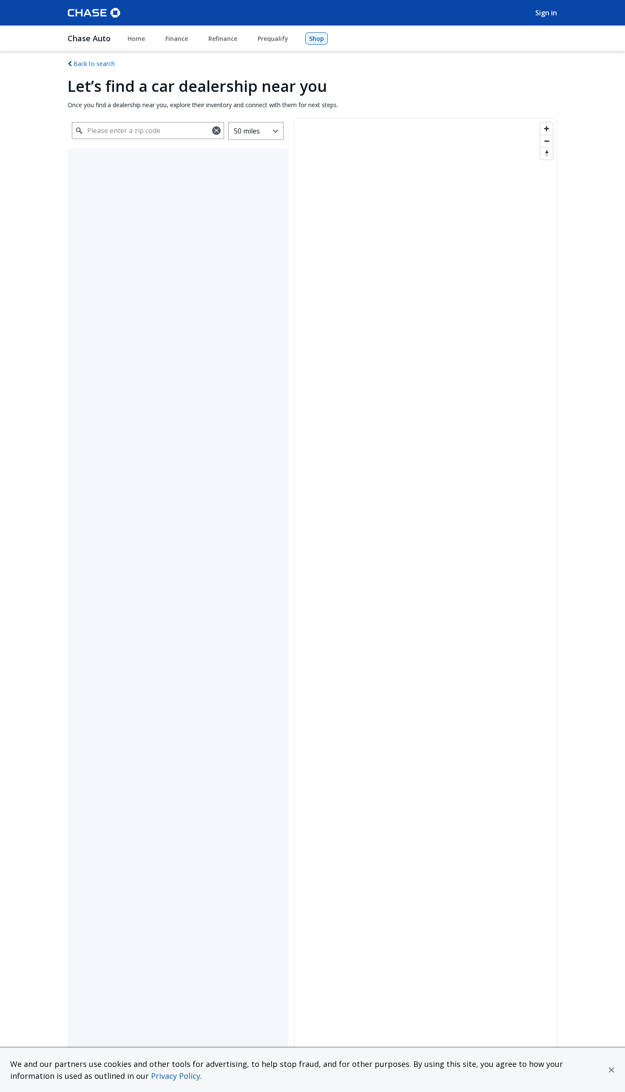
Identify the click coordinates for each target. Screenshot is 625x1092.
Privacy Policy (175, 1076)
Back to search (93, 64)
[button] (611, 1069)
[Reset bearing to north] (546, 153)
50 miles (247, 131)
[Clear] (216, 130)
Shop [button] (316, 38)
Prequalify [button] (273, 38)
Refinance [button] (222, 38)
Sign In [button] (546, 12)
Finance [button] (176, 38)
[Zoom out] (546, 141)
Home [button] (136, 38)
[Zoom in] (546, 128)
